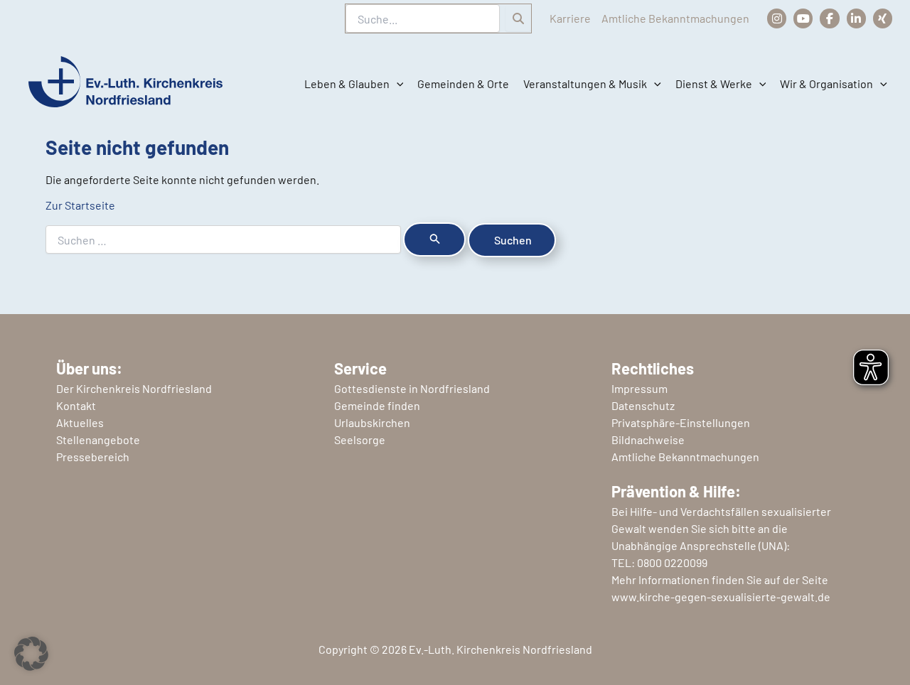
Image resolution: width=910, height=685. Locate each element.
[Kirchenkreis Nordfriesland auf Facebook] (829, 18)
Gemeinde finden (377, 405)
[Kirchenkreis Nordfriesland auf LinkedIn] (856, 18)
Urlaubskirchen (372, 422)
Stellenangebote (98, 439)
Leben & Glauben (347, 83)
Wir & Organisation (826, 83)
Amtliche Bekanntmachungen (675, 18)
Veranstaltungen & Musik (585, 83)
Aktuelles (80, 422)
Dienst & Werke (713, 83)
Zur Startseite (80, 205)
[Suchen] (518, 18)
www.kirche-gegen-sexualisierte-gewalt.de (720, 596)
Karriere (570, 18)
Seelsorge (359, 439)
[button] (397, 83)
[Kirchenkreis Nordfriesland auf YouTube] (803, 18)
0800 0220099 (672, 562)
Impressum (639, 388)
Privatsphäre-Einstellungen (680, 422)
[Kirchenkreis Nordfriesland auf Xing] (882, 18)
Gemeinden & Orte (463, 83)
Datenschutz (643, 405)
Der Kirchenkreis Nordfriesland (134, 388)
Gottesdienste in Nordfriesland (412, 388)
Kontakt (76, 405)
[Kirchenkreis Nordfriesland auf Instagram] (776, 18)
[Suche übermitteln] (434, 239)
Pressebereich (92, 456)
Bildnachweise (648, 439)
